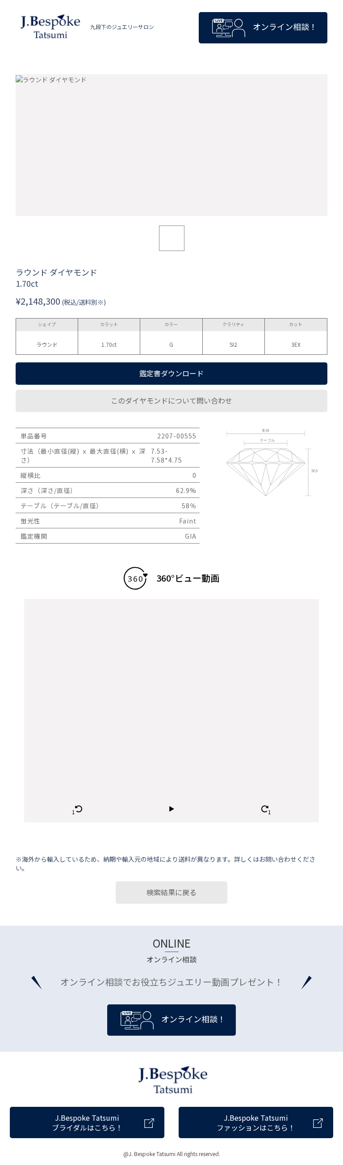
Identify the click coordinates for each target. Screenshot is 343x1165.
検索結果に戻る (171, 892)
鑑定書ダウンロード (171, 373)
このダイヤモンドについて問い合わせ (171, 400)
